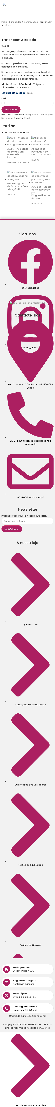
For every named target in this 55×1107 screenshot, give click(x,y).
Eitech (27, 117)
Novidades (7, 117)
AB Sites (45, 1027)
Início (4, 21)
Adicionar (11, 109)
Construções (31, 21)
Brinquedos (15, 21)
